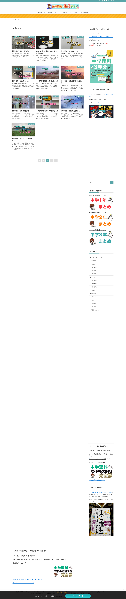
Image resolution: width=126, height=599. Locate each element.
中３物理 (94, 303)
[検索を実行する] (111, 182)
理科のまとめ (95, 310)
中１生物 (94, 273)
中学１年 (93, 261)
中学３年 (93, 293)
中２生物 (94, 290)
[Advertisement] (101, 149)
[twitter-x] (100, 1)
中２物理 (94, 287)
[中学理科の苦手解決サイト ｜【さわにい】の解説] (63, 6)
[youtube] (109, 1)
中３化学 (94, 297)
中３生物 (94, 306)
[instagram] (102, 1)
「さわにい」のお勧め (97, 257)
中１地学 (94, 267)
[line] (107, 1)
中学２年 (93, 277)
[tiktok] (104, 1)
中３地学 (94, 300)
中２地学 (94, 283)
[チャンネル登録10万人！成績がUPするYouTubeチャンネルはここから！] (63, 16)
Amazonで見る (77, 596)
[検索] (113, 1)
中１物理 (94, 270)
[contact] (111, 1)
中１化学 (94, 264)
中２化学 (94, 280)
